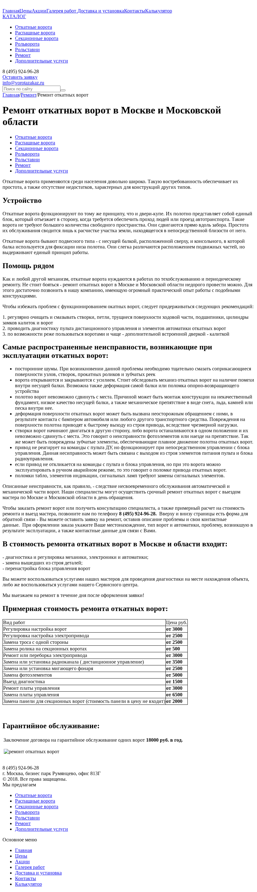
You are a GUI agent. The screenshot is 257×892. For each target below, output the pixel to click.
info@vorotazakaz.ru (23, 82)
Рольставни (27, 159)
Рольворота (27, 154)
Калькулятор (158, 10)
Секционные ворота (36, 148)
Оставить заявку (20, 77)
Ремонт (28, 95)
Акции (39, 10)
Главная (11, 10)
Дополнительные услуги (41, 170)
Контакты (134, 10)
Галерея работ (61, 10)
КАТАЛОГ (14, 16)
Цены (25, 10)
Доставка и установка (100, 10)
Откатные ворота (33, 137)
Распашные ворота (35, 142)
